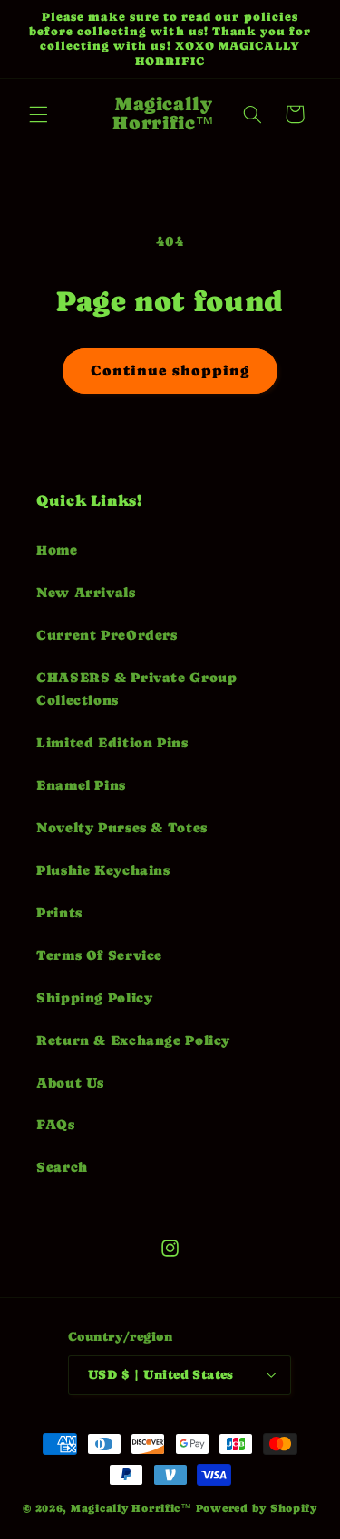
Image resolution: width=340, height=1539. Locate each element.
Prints (59, 913)
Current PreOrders (107, 635)
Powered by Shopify (256, 1508)
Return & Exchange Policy (133, 1040)
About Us (70, 1083)
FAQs (55, 1124)
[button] (38, 114)
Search (62, 1167)
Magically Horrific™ (131, 1508)
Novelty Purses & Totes (122, 828)
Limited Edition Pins (112, 743)
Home (57, 550)
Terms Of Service (99, 955)
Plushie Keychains (103, 870)
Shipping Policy (94, 998)
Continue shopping (170, 371)
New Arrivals (86, 592)
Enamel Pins (81, 785)
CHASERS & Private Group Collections (137, 689)
